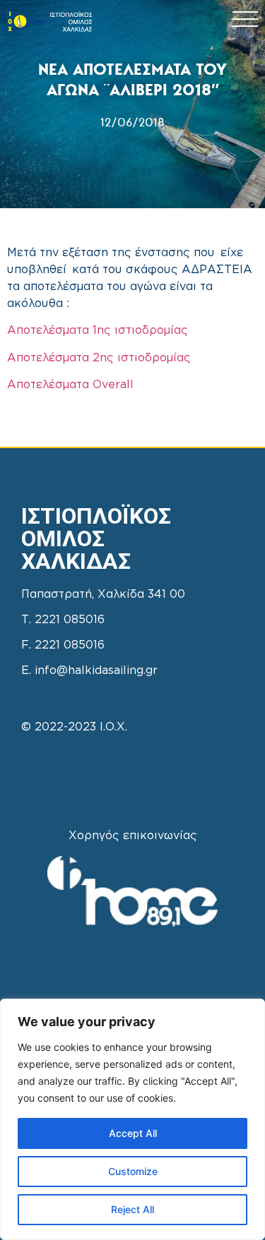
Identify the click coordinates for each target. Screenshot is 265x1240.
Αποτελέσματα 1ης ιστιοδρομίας (97, 330)
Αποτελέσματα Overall (70, 385)
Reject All (132, 1209)
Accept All (133, 1133)
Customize (133, 1171)
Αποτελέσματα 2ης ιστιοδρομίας (99, 358)
